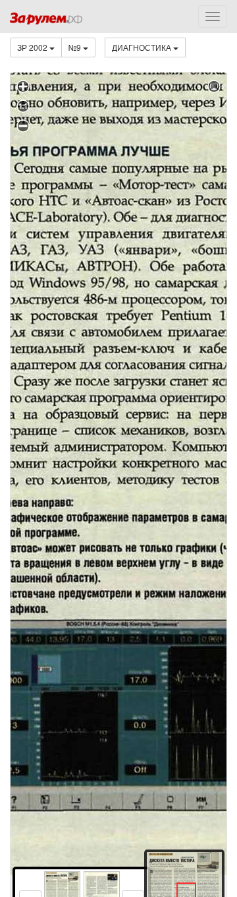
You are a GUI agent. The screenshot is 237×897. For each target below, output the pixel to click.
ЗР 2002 (33, 47)
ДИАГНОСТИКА (142, 47)
